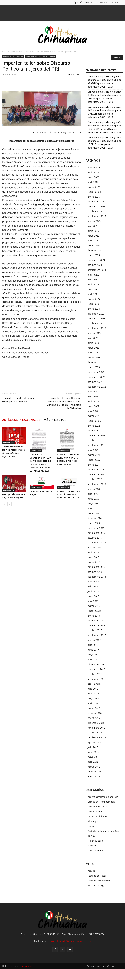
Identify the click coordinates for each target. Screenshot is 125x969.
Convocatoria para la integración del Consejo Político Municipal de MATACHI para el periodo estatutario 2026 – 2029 (104, 112)
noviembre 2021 (96, 435)
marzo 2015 (94, 766)
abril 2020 (93, 508)
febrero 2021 (95, 459)
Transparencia (95, 850)
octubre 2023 (95, 323)
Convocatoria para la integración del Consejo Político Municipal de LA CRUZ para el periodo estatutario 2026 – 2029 (104, 142)
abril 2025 (93, 240)
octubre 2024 (95, 264)
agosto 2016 (94, 683)
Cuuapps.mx (26, 966)
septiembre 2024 (97, 269)
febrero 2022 (95, 420)
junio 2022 (93, 401)
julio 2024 (93, 279)
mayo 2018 (93, 596)
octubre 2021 (95, 440)
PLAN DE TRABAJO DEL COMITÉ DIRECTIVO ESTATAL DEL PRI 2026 (68, 494)
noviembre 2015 (96, 727)
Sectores (92, 845)
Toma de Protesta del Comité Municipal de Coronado (18, 400)
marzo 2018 (94, 605)
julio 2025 (93, 225)
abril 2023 (93, 352)
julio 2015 (93, 747)
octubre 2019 (95, 537)
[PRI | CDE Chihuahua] (62, 34)
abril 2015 (93, 761)
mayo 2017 (93, 654)
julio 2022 (93, 396)
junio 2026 (93, 172)
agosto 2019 (94, 547)
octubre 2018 (95, 571)
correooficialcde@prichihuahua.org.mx (70, 941)
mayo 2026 (93, 177)
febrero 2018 (95, 610)
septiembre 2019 (97, 542)
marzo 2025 (94, 245)
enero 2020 (94, 523)
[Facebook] (5, 81)
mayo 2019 (93, 557)
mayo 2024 (93, 289)
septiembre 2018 (97, 576)
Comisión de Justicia (99, 806)
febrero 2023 (95, 362)
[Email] (28, 81)
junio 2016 (93, 693)
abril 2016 (93, 703)
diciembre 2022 (96, 372)
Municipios (94, 821)
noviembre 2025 (96, 206)
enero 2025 (94, 255)
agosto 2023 (94, 333)
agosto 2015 (94, 742)
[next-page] (9, 504)
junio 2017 (93, 649)
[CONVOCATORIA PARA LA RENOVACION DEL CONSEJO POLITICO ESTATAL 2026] (69, 439)
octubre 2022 (95, 381)
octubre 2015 (95, 732)
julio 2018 (93, 586)
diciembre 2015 (96, 722)
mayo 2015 (93, 756)
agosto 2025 (94, 221)
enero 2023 (94, 367)
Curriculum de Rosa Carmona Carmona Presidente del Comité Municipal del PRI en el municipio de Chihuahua (64, 403)
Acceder (92, 870)
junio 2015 (93, 752)
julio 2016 (93, 688)
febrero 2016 (95, 713)
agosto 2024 (94, 274)
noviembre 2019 (96, 532)
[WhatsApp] (20, 81)
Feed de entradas (97, 875)
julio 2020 (93, 493)
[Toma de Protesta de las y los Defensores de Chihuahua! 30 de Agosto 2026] (14, 435)
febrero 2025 (95, 250)
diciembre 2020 (96, 469)
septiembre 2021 (97, 445)
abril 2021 (93, 450)
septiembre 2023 (97, 328)
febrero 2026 (95, 191)
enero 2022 (94, 425)
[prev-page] (4, 504)
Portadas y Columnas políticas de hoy (40, 56)
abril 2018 (93, 601)
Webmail (111, 966)
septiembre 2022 (97, 386)
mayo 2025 (93, 235)
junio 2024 (93, 284)
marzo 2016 (94, 708)
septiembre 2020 (97, 484)
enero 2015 (94, 776)
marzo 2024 (94, 299)
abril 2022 (93, 411)
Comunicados (16, 51)
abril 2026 (93, 182)
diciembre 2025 (96, 201)
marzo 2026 (94, 187)
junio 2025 (93, 230)
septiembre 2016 (97, 678)
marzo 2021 (94, 454)
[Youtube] (70, 949)
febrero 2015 (95, 771)
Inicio (4, 51)
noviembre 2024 (96, 260)
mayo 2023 (93, 347)
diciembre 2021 (96, 430)
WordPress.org (96, 885)
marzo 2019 (94, 562)
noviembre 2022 (96, 376)
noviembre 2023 (96, 318)
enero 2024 (94, 308)
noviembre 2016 (96, 669)
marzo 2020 (94, 513)
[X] (13, 81)
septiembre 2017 (97, 635)
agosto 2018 (94, 581)
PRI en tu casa (95, 840)
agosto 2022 (94, 391)
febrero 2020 (95, 518)
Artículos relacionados (21, 420)
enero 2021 (94, 464)
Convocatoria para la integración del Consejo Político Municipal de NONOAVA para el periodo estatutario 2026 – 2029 (104, 81)
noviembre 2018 (96, 566)
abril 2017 (93, 659)
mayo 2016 (93, 698)
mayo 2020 (93, 503)
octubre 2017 (95, 630)
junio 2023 (93, 342)
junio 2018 (93, 591)
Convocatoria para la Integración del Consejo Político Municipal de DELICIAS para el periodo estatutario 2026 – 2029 (104, 96)
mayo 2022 (93, 406)
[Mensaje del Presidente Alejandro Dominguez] (14, 483)
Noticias (19, 56)
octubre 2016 (95, 674)
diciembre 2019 (96, 527)
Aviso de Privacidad (95, 966)
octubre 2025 (95, 211)
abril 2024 (93, 294)
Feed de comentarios (99, 880)
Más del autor (55, 420)
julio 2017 (93, 644)
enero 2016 (94, 717)
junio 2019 (93, 552)
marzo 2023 (94, 357)
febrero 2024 (95, 303)
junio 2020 (93, 498)
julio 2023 (93, 338)
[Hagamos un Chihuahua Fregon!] (42, 482)
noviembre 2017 (96, 625)
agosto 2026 (94, 167)
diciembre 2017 (96, 620)
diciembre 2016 (96, 664)
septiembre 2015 (97, 737)
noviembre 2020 (96, 474)
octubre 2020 (95, 479)
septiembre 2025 (97, 216)
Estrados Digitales (97, 816)
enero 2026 (94, 196)
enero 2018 (94, 615)
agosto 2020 (94, 489)
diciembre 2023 (96, 313)
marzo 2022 (94, 415)
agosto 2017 (94, 640)
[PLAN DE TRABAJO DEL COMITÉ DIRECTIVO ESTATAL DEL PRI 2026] (69, 482)
